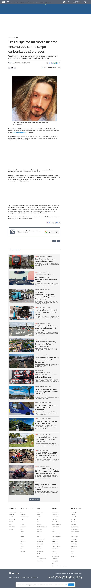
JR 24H (37, 2)
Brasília (16, 2)
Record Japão (74, 539)
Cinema (22, 519)
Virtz (21, 548)
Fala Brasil (54, 551)
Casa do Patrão (55, 539)
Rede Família (74, 546)
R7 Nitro (22, 539)
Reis (53, 563)
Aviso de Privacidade (62, 585)
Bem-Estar (23, 514)
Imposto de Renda (41, 539)
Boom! (53, 531)
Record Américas (75, 531)
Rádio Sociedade (74, 529)
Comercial (73, 516)
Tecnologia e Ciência (41, 558)
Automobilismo (12, 512)
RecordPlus (73, 524)
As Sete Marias (55, 519)
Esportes (32, 2)
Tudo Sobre (39, 561)
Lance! (10, 524)
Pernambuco (40, 548)
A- (14, 68)
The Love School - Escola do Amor (59, 566)
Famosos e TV (24, 526)
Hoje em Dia (54, 553)
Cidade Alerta (54, 541)
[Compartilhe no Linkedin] (52, 63)
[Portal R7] (3, 1)
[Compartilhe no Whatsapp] (54, 63)
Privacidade (23, 577)
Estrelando (23, 524)
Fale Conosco (17, 577)
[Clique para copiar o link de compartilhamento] (59, 63)
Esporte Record (55, 548)
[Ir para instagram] (78, 2)
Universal (73, 553)
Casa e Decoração (25, 516)
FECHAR (71, 585)
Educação (39, 531)
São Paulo (16, 37)
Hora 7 (38, 536)
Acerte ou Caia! (55, 512)
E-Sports (11, 516)
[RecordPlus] (67, 1)
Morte (58, 240)
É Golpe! (39, 534)
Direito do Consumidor (42, 526)
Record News (48, 2)
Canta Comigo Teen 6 (56, 536)
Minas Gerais (40, 544)
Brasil (38, 514)
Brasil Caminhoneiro (56, 534)
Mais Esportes (12, 526)
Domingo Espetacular (56, 546)
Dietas (22, 521)
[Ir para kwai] (59, 577)
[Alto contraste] (9, 68)
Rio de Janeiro (40, 551)
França (54, 240)
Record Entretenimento (76, 534)
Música (22, 536)
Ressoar (73, 548)
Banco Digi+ (74, 512)
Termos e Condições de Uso (32, 577)
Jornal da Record (55, 556)
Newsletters (73, 521)
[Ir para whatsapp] (77, 577)
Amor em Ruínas (55, 516)
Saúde (38, 556)
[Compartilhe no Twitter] (47, 63)
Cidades (39, 521)
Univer (72, 551)
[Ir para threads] (63, 577)
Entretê (27, 2)
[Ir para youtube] (80, 577)
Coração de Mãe (55, 544)
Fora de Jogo (12, 519)
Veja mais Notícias (34, 499)
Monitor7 (39, 546)
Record (42, 2)
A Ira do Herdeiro (55, 514)
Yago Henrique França (19, 132)
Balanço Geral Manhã (56, 524)
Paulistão (11, 529)
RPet (22, 544)
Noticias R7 (10, 37)
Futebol (11, 521)
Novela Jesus (54, 558)
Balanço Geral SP (55, 526)
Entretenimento (27, 508)
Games (22, 531)
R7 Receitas (23, 541)
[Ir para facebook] (74, 2)
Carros (38, 519)
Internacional (40, 541)
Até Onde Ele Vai (55, 521)
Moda (22, 534)
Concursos (39, 524)
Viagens (22, 546)
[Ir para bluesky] (49, 577)
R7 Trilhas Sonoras (75, 526)
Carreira (73, 514)
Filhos (22, 529)
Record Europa (74, 536)
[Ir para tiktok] (70, 577)
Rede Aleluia (74, 544)
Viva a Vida (23, 551)
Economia (39, 529)
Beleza (22, 512)
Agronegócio (40, 512)
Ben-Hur (53, 529)
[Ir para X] (76, 2)
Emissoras (73, 519)
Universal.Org (74, 556)
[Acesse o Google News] (57, 63)
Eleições (22, 2)
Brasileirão (11, 514)
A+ (12, 68)
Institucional (76, 508)
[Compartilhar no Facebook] (49, 63)
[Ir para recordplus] (66, 577)
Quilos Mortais (55, 561)
